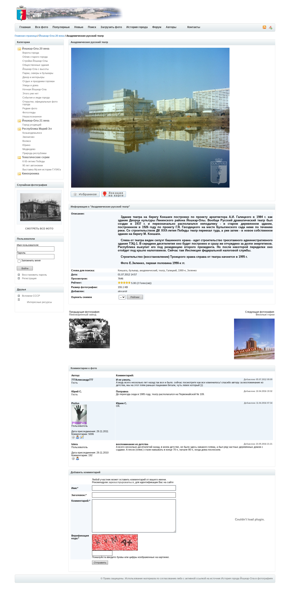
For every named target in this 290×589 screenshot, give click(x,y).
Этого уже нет (30, 93)
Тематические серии (35, 157)
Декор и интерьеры (33, 77)
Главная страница (26, 35)
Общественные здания (35, 65)
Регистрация (29, 278)
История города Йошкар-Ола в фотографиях (247, 578)
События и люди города (36, 97)
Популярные (61, 27)
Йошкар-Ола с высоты (35, 69)
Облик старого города (35, 56)
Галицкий (171, 270)
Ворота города (30, 52)
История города (137, 27)
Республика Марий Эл (37, 128)
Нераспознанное (32, 116)
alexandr (122, 291)
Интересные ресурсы (39, 302)
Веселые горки (265, 314)
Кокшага (122, 270)
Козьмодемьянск (32, 132)
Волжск (26, 141)
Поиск (92, 27)
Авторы (171, 27)
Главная (25, 27)
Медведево (28, 149)
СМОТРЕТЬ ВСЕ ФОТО (39, 228)
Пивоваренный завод (82, 314)
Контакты (193, 27)
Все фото (41, 27)
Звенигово (28, 137)
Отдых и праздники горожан (38, 81)
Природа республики (34, 153)
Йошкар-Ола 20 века (51, 35)
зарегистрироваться (121, 482)
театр (162, 270)
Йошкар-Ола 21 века (35, 120)
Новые (78, 27)
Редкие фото (29, 108)
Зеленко (192, 270)
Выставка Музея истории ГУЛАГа (41, 169)
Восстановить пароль (34, 274)
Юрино (26, 145)
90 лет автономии (32, 165)
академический (148, 270)
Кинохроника (30, 173)
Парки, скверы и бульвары (37, 73)
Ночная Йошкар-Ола (34, 89)
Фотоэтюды (29, 112)
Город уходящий (31, 124)
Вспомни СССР (31, 295)
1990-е (182, 270)
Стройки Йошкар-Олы (35, 61)
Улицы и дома (30, 85)
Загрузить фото (111, 27)
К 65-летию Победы (33, 161)
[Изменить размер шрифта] (270, 28)
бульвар (133, 270)
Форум (156, 27)
